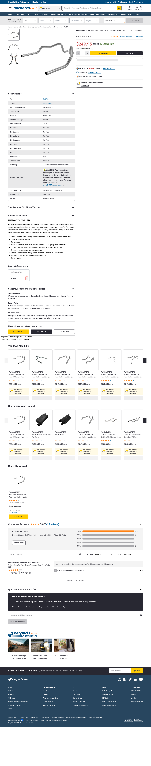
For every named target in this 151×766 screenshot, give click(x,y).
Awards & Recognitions (50, 708)
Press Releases (48, 711)
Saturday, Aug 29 (109, 68)
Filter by (90, 564)
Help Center (65, 331)
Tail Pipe (46, 99)
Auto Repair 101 (107, 704)
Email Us (43, 331)
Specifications (15, 94)
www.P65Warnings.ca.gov (53, 185)
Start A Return (77, 708)
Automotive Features (109, 715)
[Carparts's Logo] (25, 8)
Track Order (76, 704)
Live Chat (134, 708)
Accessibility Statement (96, 727)
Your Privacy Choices (32, 730)
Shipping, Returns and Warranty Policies (26, 289)
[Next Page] (86, 590)
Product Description (17, 215)
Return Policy (32, 309)
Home (10, 27)
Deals (10, 718)
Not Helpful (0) (26, 582)
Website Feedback (137, 711)
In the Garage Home (108, 701)
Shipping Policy (65, 296)
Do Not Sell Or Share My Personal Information (54, 730)
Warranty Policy (42, 318)
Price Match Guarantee (80, 715)
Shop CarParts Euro (14, 715)
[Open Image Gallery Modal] (48, 59)
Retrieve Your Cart (79, 711)
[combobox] (30, 20)
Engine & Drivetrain (20, 27)
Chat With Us (20, 331)
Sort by (119, 564)
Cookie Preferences (14, 730)
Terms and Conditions (57, 727)
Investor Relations (49, 715)
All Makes (11, 701)
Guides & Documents (18, 266)
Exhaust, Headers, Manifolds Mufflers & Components (45, 27)
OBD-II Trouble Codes (109, 711)
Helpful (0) (13, 582)
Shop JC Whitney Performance (18, 711)
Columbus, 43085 (94, 72)
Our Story (46, 701)
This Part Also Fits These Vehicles (24, 207)
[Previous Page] (65, 590)
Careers (45, 704)
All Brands (11, 708)
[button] (17, 393)
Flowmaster (47, 103)
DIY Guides (105, 708)
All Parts (11, 704)
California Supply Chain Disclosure (76, 727)
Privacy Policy (45, 727)
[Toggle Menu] (10, 8)
